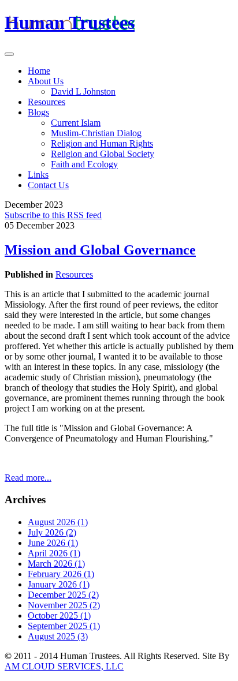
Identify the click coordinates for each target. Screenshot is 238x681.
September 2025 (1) (64, 626)
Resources (46, 102)
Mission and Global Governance (100, 249)
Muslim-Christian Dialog (96, 133)
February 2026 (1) (61, 574)
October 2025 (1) (59, 615)
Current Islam (76, 123)
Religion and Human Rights (102, 143)
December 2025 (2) (63, 595)
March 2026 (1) (56, 563)
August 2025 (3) (58, 636)
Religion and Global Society (102, 154)
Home (39, 71)
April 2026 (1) (54, 553)
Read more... (28, 477)
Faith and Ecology (84, 164)
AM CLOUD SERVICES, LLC (64, 666)
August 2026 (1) (58, 522)
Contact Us (48, 185)
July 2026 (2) (52, 532)
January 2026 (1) (59, 584)
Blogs (38, 112)
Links (38, 174)
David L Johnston (83, 91)
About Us (46, 81)
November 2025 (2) (64, 605)
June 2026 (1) (53, 543)
